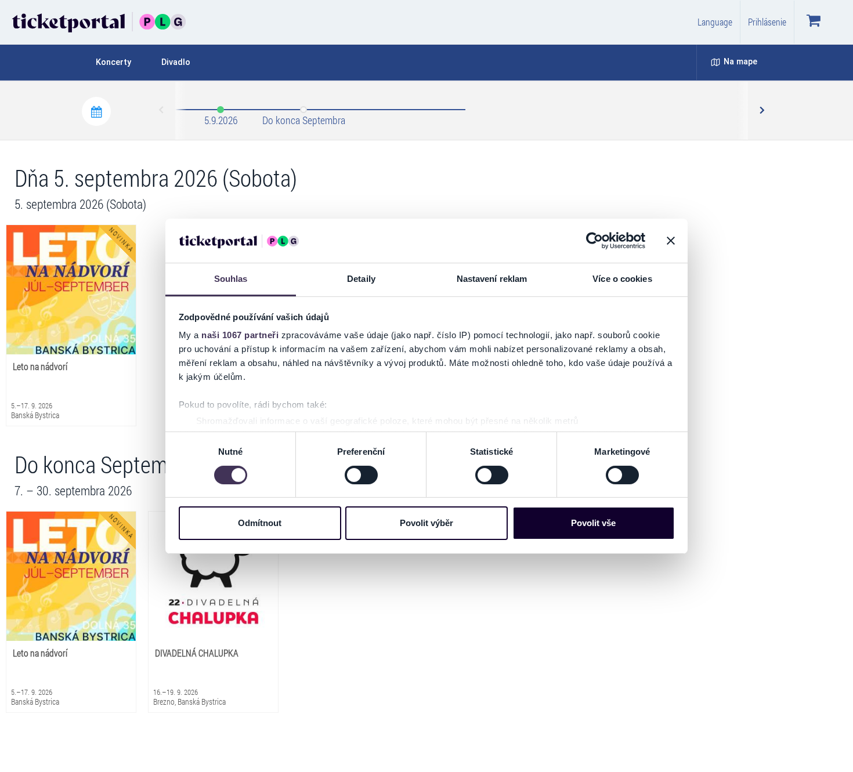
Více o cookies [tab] (622, 279)
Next (761, 111)
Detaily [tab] (361, 279)
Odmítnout (259, 523)
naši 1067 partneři (240, 335)
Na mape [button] (740, 62)
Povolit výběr (426, 523)
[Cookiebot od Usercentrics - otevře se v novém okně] (594, 240)
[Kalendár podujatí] (96, 111)
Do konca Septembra (303, 120)
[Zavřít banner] (671, 241)
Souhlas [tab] (231, 279)
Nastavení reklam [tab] (492, 279)
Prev (162, 111)
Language (714, 22)
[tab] (120, 62)
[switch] (361, 475)
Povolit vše (593, 523)
